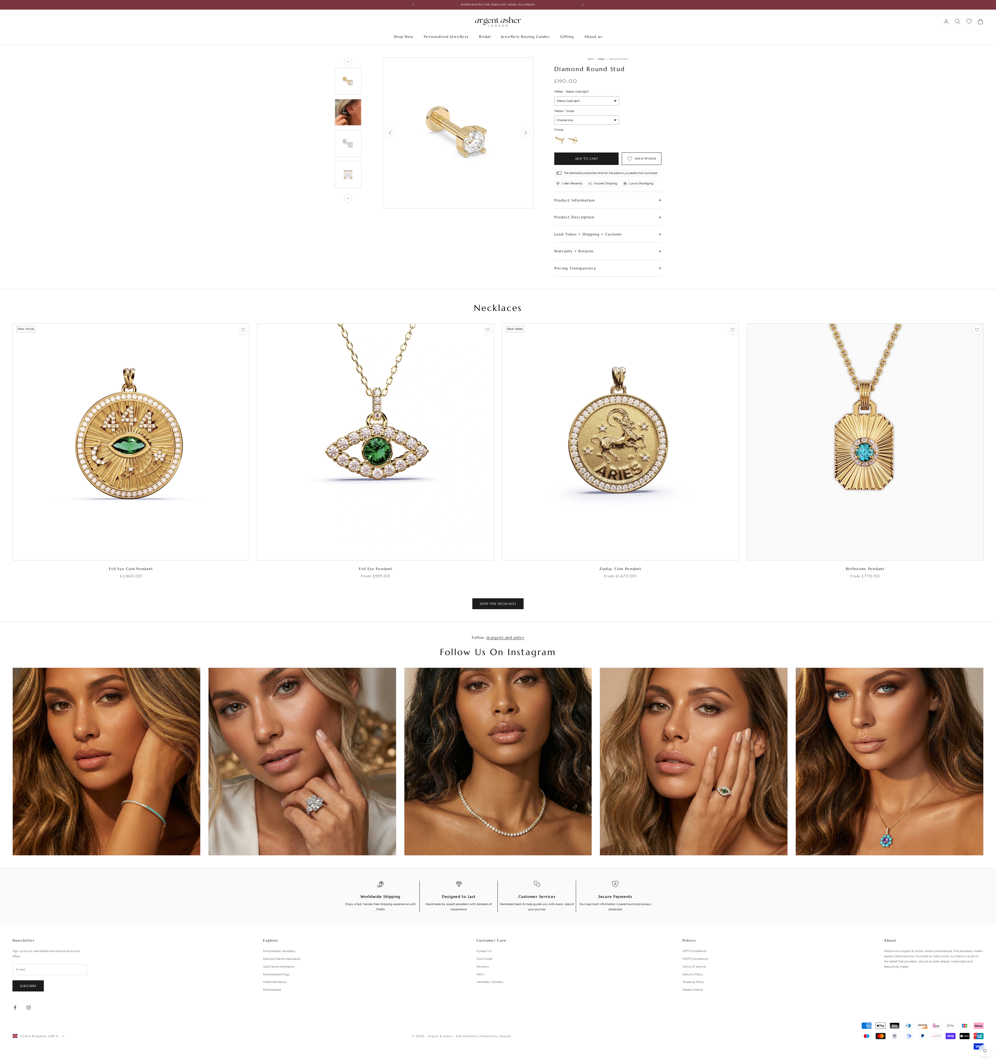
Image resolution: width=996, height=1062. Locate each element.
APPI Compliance (694, 951)
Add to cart (586, 159)
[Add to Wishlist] (243, 330)
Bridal (484, 36)
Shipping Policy (693, 982)
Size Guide (484, 959)
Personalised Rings (276, 974)
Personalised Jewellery (446, 36)
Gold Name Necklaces (278, 966)
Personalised (272, 989)
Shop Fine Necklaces (498, 604)
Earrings (601, 59)
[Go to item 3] (348, 143)
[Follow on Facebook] (15, 1007)
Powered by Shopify (495, 1036)
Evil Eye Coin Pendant (131, 568)
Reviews (482, 966)
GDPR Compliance (695, 959)
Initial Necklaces (274, 982)
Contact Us (484, 951)
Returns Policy (692, 974)
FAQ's (480, 974)
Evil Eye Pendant (375, 568)
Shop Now (404, 36)
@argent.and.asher (505, 637)
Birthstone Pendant (865, 568)
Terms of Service (694, 966)
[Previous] (348, 61)
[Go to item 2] (348, 112)
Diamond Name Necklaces (281, 959)
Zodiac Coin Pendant (620, 568)
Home (591, 59)
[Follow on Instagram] (28, 1007)
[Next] (348, 198)
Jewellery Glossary (489, 982)
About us (593, 36)
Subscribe (28, 986)
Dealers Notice (692, 989)
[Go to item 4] (348, 174)
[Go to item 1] (348, 81)
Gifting (567, 36)
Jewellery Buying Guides (525, 36)
